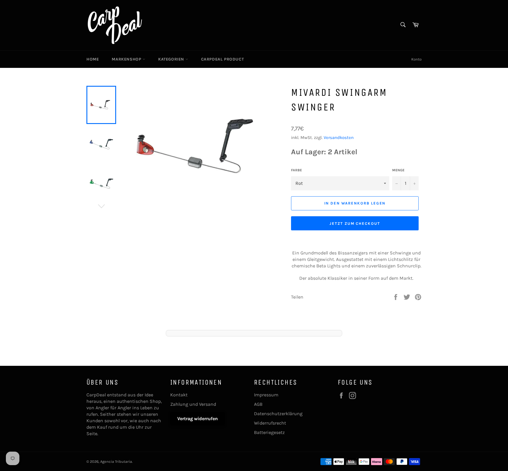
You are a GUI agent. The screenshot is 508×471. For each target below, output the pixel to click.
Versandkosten (339, 137)
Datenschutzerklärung (278, 413)
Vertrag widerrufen (197, 418)
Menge (398, 170)
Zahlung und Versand (193, 404)
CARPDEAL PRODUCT (222, 59)
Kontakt (179, 395)
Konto (416, 59)
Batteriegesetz (269, 432)
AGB (258, 404)
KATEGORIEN (172, 59)
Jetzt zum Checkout (355, 223)
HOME (92, 59)
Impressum (266, 395)
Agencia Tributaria (116, 461)
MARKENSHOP (127, 59)
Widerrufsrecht (270, 423)
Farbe (296, 170)
